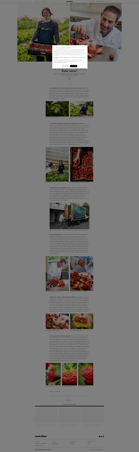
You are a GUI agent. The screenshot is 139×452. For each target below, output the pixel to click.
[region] (70, 57)
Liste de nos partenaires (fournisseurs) (60, 62)
